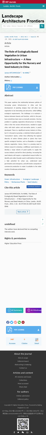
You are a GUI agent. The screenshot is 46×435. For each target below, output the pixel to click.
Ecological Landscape (31, 179)
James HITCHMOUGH (13, 73)
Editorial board (23, 361)
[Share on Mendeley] (23, 322)
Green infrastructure (12, 179)
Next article (22, 212)
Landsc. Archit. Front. (12, 6)
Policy (7, 182)
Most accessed (23, 384)
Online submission (23, 396)
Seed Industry (32, 182)
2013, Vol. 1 (24, 37)
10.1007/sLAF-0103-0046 (20, 39)
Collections (23, 380)
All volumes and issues (23, 377)
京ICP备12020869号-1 (17, 411)
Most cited (23, 387)
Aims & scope (23, 358)
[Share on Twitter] (11, 322)
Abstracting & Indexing (23, 365)
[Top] (42, 220)
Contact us (23, 368)
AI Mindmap (35, 310)
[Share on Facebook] (7, 322)
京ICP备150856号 (32, 411)
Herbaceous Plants (18, 182)
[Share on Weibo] (15, 322)
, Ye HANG (25, 73)
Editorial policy (23, 399)
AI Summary (16, 310)
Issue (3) (33, 37)
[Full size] (42, 224)
